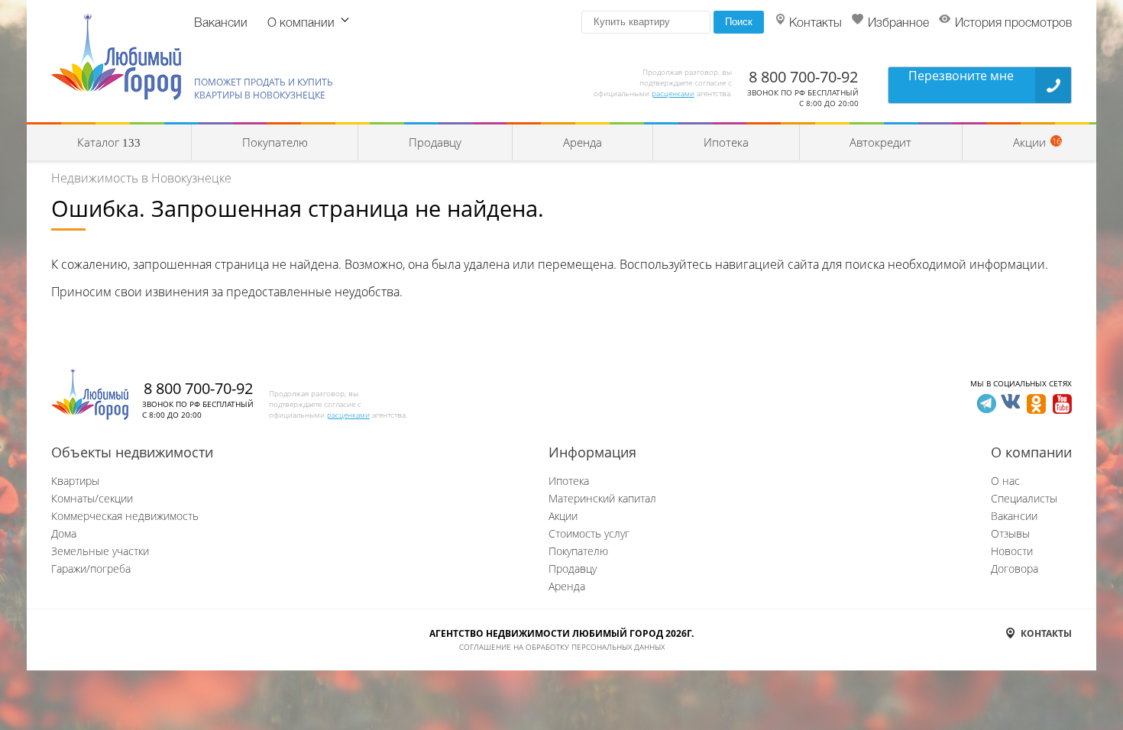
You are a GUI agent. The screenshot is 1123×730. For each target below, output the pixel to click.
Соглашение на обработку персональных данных (562, 646)
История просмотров (1013, 23)
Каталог (109, 142)
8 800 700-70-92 (803, 76)
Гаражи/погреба (91, 568)
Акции (563, 516)
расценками (673, 93)
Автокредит (880, 142)
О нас (1005, 480)
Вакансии (221, 23)
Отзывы (1010, 533)
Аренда (582, 142)
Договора (1014, 568)
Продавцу (435, 142)
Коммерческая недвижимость (125, 516)
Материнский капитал (602, 498)
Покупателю (275, 142)
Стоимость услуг (589, 533)
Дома (63, 533)
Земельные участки (100, 551)
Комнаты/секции (92, 498)
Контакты (815, 23)
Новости (1012, 551)
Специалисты (1024, 498)
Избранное (898, 23)
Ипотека (726, 142)
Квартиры (75, 480)
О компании (301, 23)
